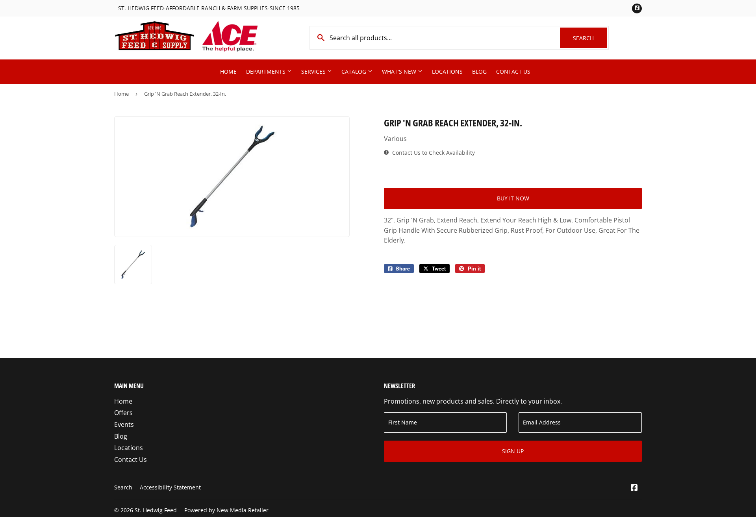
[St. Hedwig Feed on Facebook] (634, 488)
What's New (400, 71)
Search (590, 38)
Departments (266, 71)
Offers (123, 412)
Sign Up (513, 451)
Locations (447, 71)
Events (124, 424)
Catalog (354, 71)
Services (314, 71)
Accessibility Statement (170, 487)
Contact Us (513, 71)
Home (228, 71)
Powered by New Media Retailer (226, 510)
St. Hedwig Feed (156, 510)
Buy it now (513, 198)
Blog (479, 71)
